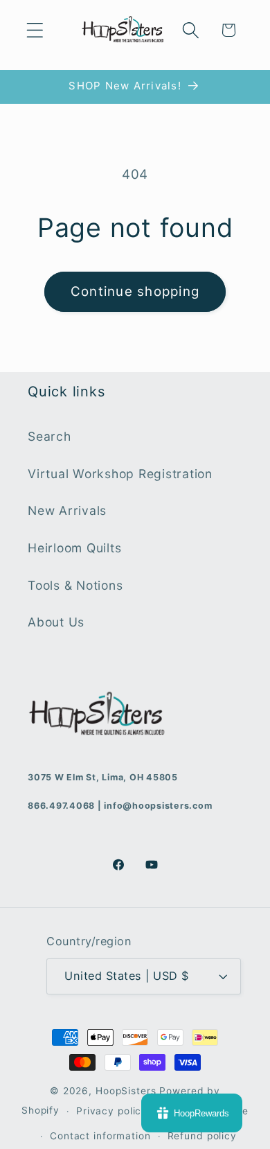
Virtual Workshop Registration (120, 473)
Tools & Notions (75, 585)
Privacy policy (111, 1110)
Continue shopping (135, 291)
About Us (56, 622)
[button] (35, 30)
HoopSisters (126, 1090)
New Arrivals (67, 510)
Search (49, 436)
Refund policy (202, 1135)
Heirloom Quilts (74, 548)
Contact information (100, 1135)
